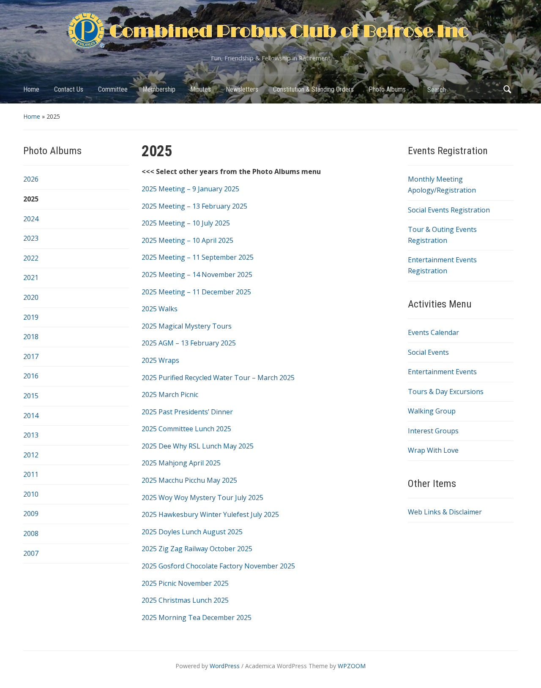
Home (31, 89)
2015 (30, 395)
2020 (30, 297)
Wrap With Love (433, 450)
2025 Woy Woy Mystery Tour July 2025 (202, 497)
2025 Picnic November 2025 (185, 583)
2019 (30, 317)
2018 (30, 336)
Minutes (200, 89)
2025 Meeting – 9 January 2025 (190, 188)
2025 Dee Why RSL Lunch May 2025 (198, 446)
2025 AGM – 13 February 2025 (189, 343)
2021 (30, 277)
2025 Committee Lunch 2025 (186, 428)
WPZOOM (352, 666)
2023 (30, 238)
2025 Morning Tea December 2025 (196, 617)
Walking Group (432, 411)
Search (507, 89)
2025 (30, 199)
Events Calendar (433, 332)
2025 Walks (160, 308)
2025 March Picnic (170, 394)
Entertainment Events (442, 371)
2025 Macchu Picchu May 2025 (189, 480)
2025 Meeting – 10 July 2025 (186, 223)
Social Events (428, 352)
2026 (30, 179)
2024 (30, 218)
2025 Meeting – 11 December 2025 (196, 291)
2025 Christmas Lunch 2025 (185, 600)
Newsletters (242, 89)
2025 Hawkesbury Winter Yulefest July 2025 (210, 514)
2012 (30, 455)
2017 (30, 356)
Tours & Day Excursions (446, 391)
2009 (30, 513)
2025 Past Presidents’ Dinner (187, 411)
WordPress (225, 666)
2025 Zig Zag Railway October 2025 (197, 548)
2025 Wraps (160, 360)
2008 (30, 533)
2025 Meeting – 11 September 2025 (198, 257)
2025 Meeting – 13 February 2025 (194, 206)
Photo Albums (387, 89)
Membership (158, 89)
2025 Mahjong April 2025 (181, 463)
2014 (30, 415)
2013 (30, 435)
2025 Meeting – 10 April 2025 (187, 240)
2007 (30, 553)
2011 (30, 474)
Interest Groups (433, 430)
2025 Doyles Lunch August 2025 (192, 531)
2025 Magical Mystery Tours (187, 326)
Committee (113, 89)
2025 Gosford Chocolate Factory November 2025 (218, 566)
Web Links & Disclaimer (445, 512)
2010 (30, 494)
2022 (30, 258)
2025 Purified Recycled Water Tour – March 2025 (218, 377)
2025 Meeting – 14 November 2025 (197, 274)
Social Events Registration (449, 210)
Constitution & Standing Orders (313, 89)
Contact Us (68, 89)
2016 (30, 376)
